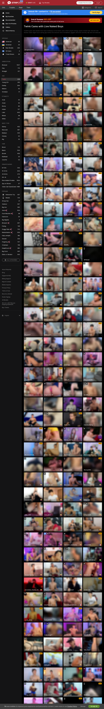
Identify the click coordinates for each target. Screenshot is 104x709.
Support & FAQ (6, 275)
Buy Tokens (5, 307)
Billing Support (6, 278)
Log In (98, 3)
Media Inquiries (6, 285)
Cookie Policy (72, 706)
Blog (3, 272)
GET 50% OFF (94, 20)
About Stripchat (6, 269)
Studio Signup (6, 297)
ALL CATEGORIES (12, 260)
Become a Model (7, 294)
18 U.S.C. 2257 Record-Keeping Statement (9, 303)
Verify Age (96, 12)
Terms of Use (6, 291)
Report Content (6, 281)
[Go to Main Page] (15, 2)
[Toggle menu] (3, 2)
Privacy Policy (6, 288)
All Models (5, 300)
